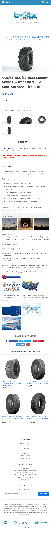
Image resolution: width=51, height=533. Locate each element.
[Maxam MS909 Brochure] (11, 278)
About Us (25, 446)
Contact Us (19, 110)
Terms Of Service (25, 458)
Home (5, 37)
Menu (7, 2)
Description (24, 142)
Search (26, 451)
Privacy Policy (25, 455)
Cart (47, 2)
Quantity (5, 100)
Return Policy (26, 453)
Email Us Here (25, 479)
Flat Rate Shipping (25, 443)
